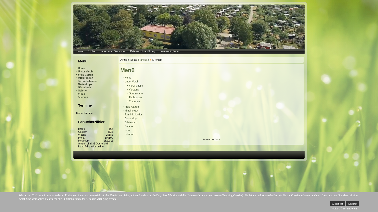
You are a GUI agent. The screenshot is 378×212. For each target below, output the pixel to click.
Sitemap (83, 97)
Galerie (82, 90)
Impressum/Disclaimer (112, 51)
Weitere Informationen (344, 208)
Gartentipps (85, 84)
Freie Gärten (85, 74)
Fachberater (136, 97)
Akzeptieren (337, 203)
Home (79, 51)
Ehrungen (134, 101)
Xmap (217, 139)
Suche (91, 51)
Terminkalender (87, 81)
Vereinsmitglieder (169, 51)
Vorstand (134, 89)
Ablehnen (352, 203)
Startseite (143, 59)
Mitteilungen (85, 77)
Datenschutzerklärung (142, 51)
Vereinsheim (136, 85)
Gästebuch (84, 87)
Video (81, 93)
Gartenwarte (136, 93)
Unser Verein (86, 71)
